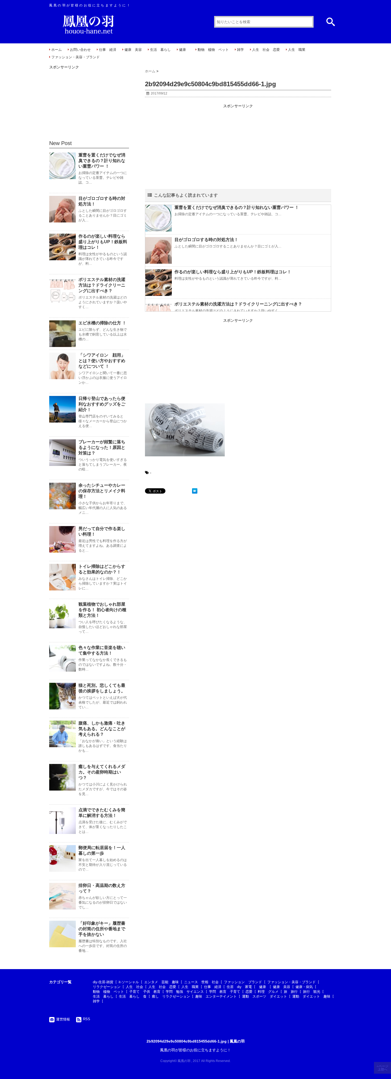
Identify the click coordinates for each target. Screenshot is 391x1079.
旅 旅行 (291, 992)
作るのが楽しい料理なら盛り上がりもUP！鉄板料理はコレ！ (232, 272)
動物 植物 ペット (213, 50)
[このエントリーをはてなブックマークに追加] (194, 491)
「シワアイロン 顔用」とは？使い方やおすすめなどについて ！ (101, 361)
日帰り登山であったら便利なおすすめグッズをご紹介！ (101, 404)
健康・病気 (304, 987)
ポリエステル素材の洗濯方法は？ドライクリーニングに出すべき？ (238, 304)
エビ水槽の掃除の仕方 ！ (102, 323)
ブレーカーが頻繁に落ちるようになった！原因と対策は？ (101, 447)
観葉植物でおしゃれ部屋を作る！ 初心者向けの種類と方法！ (102, 610)
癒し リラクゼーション (171, 996)
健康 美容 (133, 50)
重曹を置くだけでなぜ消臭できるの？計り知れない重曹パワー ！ (236, 207)
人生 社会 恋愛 (266, 50)
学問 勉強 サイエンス (185, 992)
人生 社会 (134, 987)
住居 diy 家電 (239, 987)
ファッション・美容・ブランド (75, 57)
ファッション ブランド (243, 982)
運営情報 (63, 1019)
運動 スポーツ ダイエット (264, 996)
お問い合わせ (80, 50)
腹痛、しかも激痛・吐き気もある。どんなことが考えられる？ (101, 729)
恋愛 (249, 992)
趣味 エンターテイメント (216, 996)
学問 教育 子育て (224, 992)
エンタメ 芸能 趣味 (161, 982)
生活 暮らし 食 (133, 996)
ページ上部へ (383, 1068)
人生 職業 (296, 50)
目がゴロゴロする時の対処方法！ (206, 239)
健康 (184, 50)
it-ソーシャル (129, 982)
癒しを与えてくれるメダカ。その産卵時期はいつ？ (101, 772)
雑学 (240, 50)
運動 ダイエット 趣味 (311, 996)
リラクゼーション (106, 987)
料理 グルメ (268, 992)
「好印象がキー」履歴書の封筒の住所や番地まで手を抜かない (101, 929)
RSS (86, 1019)
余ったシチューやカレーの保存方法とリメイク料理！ (101, 491)
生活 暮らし (160, 50)
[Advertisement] (238, 147)
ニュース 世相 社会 (201, 982)
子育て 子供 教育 (144, 992)
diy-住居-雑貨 (103, 982)
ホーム (56, 50)
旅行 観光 (311, 992)
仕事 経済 (107, 50)
